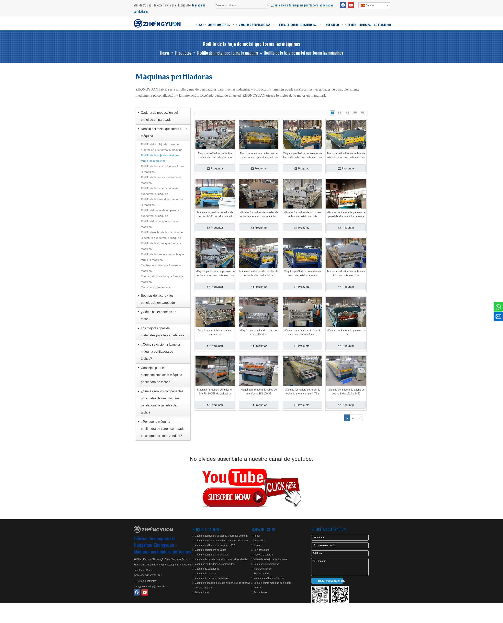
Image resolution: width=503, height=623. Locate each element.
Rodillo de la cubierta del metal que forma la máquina (160, 191)
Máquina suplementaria (155, 287)
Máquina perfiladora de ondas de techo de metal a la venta (302, 273)
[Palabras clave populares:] (267, 5)
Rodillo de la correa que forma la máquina (161, 180)
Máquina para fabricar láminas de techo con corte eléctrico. (302, 332)
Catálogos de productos (266, 564)
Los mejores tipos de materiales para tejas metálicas (162, 332)
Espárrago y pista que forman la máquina (161, 268)
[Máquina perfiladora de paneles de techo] (346, 316)
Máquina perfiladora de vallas (210, 550)
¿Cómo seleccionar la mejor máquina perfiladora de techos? (160, 351)
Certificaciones (261, 550)
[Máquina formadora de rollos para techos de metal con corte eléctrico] (302, 198)
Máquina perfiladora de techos (162, 551)
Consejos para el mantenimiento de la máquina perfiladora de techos (161, 375)
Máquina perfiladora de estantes (212, 554)
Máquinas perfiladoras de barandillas (214, 564)
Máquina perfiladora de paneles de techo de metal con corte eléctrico (302, 155)
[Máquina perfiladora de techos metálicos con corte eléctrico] (215, 139)
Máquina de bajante (205, 573)
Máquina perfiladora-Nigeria (268, 578)
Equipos (257, 545)
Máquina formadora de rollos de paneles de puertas (222, 583)
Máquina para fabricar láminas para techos (215, 332)
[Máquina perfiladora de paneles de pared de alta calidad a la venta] (346, 198)
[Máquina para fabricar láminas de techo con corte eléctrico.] (302, 316)
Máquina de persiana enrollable (212, 578)
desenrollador (202, 592)
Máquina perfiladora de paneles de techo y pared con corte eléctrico (215, 273)
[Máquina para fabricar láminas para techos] (215, 316)
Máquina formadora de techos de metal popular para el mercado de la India (259, 155)
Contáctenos (260, 592)
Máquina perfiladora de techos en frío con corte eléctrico (346, 273)
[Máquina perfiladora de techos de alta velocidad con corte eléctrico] (346, 139)
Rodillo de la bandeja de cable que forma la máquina (162, 257)
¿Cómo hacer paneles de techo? (158, 315)
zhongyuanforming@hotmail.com (151, 586)
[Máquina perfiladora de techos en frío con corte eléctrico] (346, 257)
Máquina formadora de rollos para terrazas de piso (222, 540)
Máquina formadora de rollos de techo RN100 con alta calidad (215, 214)
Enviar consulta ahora (330, 580)
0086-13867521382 (151, 575)
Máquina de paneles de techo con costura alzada (221, 559)
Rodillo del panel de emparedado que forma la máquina (161, 213)
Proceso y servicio (263, 554)
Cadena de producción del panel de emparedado (159, 116)
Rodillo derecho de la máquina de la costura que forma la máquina (162, 235)
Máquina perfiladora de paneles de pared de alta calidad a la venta (346, 214)
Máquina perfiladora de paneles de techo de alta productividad (258, 273)
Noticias (257, 587)
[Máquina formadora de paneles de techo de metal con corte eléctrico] (258, 198)
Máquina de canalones (207, 568)
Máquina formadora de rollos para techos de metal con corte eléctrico (302, 214)
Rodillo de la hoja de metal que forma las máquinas (160, 158)
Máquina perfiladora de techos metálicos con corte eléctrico (215, 155)
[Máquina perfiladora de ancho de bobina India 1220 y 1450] (346, 371)
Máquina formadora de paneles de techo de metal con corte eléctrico (259, 214)
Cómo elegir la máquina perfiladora (272, 583)
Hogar (256, 535)
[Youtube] (351, 5)
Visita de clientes (262, 568)
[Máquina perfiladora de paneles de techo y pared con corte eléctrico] (215, 257)
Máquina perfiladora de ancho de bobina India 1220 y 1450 (346, 391)
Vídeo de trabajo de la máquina (270, 559)
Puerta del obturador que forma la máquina (162, 279)
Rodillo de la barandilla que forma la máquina (162, 202)
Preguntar (217, 168)
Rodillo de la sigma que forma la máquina (161, 246)
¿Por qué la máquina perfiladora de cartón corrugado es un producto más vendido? (162, 428)
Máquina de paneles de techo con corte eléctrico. (259, 332)
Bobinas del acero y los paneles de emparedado (158, 299)
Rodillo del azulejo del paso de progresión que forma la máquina (161, 147)
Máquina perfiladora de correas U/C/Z (215, 545)
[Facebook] (343, 5)
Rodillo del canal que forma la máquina (159, 224)
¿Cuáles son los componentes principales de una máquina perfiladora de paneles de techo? (162, 402)
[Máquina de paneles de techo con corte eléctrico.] (258, 316)
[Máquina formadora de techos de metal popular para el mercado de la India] (258, 139)
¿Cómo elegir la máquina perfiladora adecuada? (302, 5)
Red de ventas (261, 573)
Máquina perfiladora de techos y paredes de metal (221, 535)
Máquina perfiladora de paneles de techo (346, 332)
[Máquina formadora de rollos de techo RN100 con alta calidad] (215, 198)
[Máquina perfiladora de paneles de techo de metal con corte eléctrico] (302, 139)
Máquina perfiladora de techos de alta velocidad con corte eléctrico (346, 155)
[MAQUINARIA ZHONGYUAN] (153, 529)
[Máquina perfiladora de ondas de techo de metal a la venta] (302, 257)
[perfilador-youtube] (251, 487)
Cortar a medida (203, 587)
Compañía (259, 540)
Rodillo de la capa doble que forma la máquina (162, 169)
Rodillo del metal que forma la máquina (162, 132)
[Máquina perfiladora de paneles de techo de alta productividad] (258, 257)
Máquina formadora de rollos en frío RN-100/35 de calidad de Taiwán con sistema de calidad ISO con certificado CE (215, 392)
